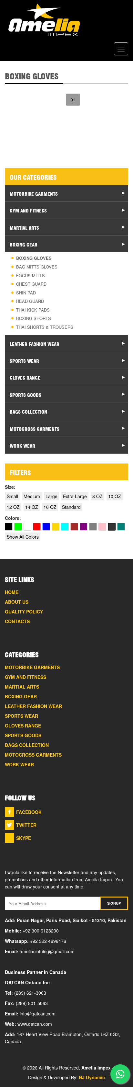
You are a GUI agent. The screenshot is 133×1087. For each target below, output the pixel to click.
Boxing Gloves (34, 258)
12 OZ (13, 507)
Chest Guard (31, 284)
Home (11, 592)
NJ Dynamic (92, 1077)
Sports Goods (23, 735)
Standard (71, 507)
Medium (32, 496)
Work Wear (19, 764)
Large (51, 496)
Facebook (29, 812)
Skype (23, 838)
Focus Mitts (30, 275)
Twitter (26, 825)
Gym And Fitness (25, 677)
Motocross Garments (33, 754)
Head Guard (30, 301)
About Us (16, 602)
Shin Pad (26, 293)
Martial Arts (22, 686)
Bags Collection (27, 745)
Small (12, 496)
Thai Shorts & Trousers (44, 327)
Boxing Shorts (33, 318)
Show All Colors (23, 536)
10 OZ (114, 496)
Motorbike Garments (32, 667)
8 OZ (97, 496)
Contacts (17, 621)
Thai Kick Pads (33, 310)
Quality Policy (24, 611)
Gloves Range (23, 725)
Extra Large (75, 496)
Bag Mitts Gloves (36, 267)
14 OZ (31, 507)
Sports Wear (21, 716)
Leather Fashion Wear (33, 706)
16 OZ (50, 507)
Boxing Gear (21, 696)
